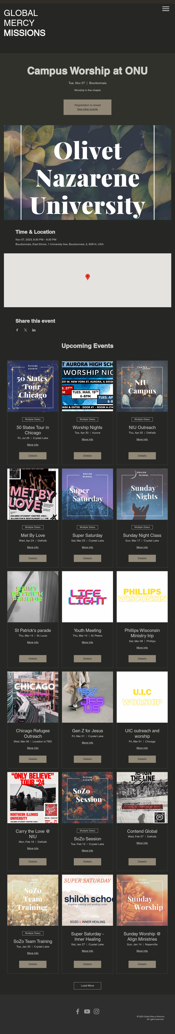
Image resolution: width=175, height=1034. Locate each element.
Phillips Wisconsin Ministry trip (142, 633)
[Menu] (165, 8)
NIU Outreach (142, 427)
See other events (87, 109)
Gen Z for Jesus (87, 730)
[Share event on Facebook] (17, 330)
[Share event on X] (25, 330)
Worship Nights (87, 427)
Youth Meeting (87, 630)
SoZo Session (87, 838)
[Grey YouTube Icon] (87, 1011)
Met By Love (33, 535)
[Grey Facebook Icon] (77, 1011)
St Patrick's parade (33, 630)
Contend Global (142, 831)
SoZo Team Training (33, 941)
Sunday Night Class (142, 535)
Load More (87, 985)
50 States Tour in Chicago (33, 430)
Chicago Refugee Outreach (33, 733)
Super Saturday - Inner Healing (87, 936)
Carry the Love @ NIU (33, 834)
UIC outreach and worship (142, 733)
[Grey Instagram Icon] (96, 1011)
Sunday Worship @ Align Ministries (142, 936)
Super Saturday (87, 535)
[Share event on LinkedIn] (34, 330)
